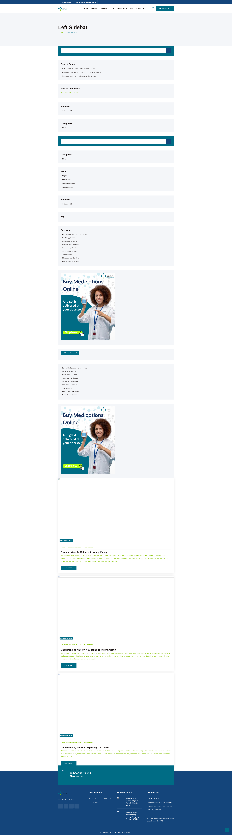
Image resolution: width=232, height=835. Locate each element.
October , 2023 (131, 798)
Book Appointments (120, 8)
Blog (131, 8)
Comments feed (68, 183)
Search (168, 50)
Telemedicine (67, 254)
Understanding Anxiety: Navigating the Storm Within (81, 72)
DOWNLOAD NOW (70, 353)
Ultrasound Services (69, 241)
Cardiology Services (69, 238)
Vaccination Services (69, 251)
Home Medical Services (70, 261)
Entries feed (67, 179)
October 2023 (67, 111)
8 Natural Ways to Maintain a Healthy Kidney (78, 68)
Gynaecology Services (70, 248)
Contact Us (140, 8)
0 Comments (88, 547)
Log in (64, 176)
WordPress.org (67, 187)
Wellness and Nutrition (70, 244)
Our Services (104, 8)
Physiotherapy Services (70, 258)
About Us (94, 8)
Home (86, 8)
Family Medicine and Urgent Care (74, 234)
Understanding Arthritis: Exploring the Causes (79, 76)
